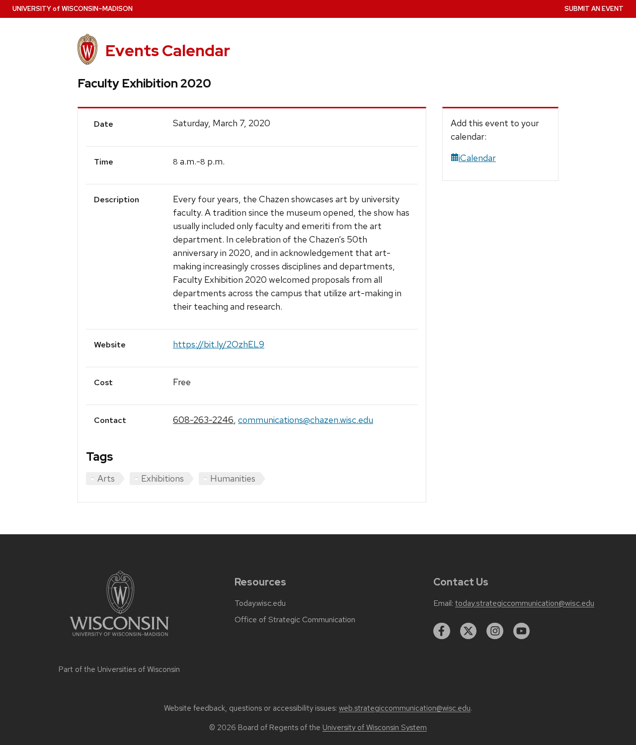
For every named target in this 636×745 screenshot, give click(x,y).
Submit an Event (594, 8)
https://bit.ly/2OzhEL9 (218, 344)
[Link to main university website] (119, 638)
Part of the (119, 669)
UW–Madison (72, 8)
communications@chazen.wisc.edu (305, 419)
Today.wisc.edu (260, 603)
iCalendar (477, 158)
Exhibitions (162, 478)
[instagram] (494, 631)
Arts (106, 478)
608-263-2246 (203, 419)
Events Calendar (167, 50)
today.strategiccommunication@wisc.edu (524, 603)
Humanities (232, 478)
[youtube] (521, 631)
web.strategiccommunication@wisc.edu (405, 708)
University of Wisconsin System (374, 728)
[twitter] (468, 631)
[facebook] (441, 631)
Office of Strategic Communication (295, 620)
